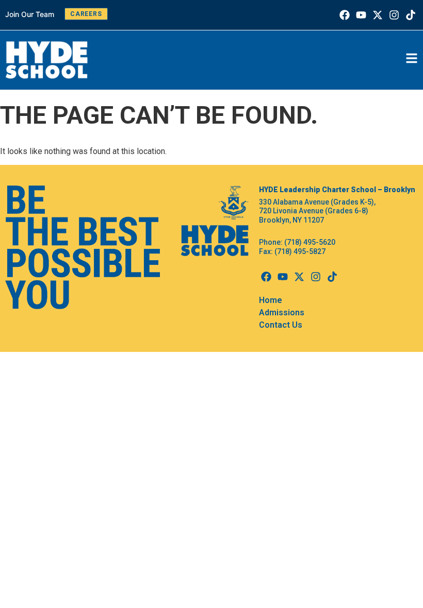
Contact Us (280, 325)
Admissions (281, 312)
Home (270, 300)
